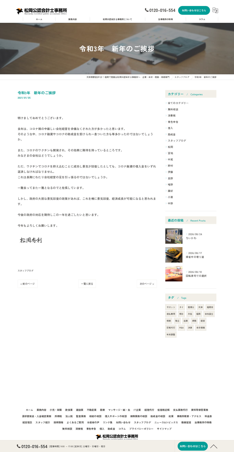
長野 (170, 178)
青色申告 (173, 122)
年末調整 (171, 334)
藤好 (170, 191)
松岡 (170, 147)
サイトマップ (164, 428)
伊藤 (170, 172)
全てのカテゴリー (178, 103)
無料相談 (173, 109)
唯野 (170, 184)
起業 (186, 320)
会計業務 (200, 327)
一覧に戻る (87, 283)
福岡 (198, 313)
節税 (194, 320)
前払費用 (171, 313)
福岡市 (210, 307)
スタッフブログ (25, 270)
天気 (190, 313)
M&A (181, 327)
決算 (190, 327)
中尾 (170, 159)
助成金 (172, 134)
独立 (177, 320)
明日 (181, 313)
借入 (170, 128)
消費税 (172, 115)
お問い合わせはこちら (194, 10)
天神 (200, 307)
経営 (203, 320)
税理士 (191, 307)
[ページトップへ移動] (213, 446)
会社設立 (209, 313)
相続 (169, 320)
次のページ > (147, 283)
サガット (171, 307)
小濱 (170, 197)
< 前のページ (27, 283)
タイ (181, 307)
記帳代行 (171, 327)
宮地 (170, 153)
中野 (170, 203)
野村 (170, 165)
